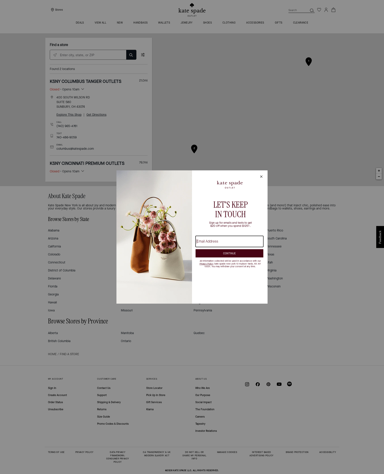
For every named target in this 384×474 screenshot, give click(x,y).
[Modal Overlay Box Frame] (192, 237)
